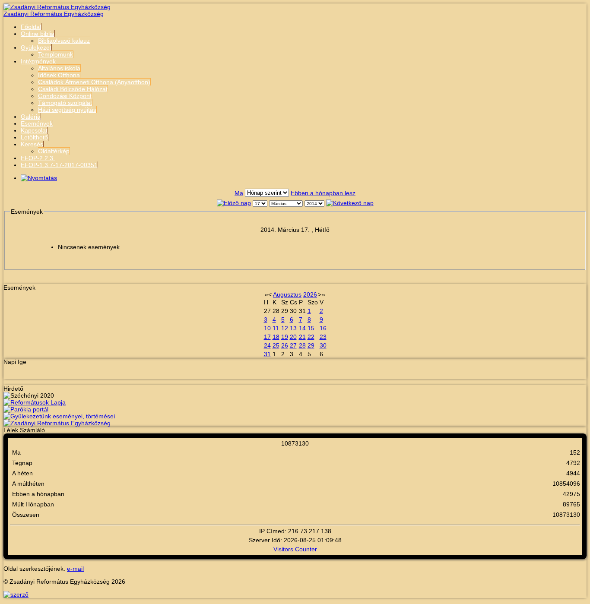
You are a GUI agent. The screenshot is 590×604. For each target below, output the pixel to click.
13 (293, 328)
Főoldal (31, 26)
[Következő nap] (350, 202)
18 (276, 336)
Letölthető (34, 137)
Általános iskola (59, 68)
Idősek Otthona (59, 75)
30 (323, 345)
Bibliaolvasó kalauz (64, 40)
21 (302, 336)
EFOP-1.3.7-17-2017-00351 (59, 164)
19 (284, 336)
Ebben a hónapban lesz (323, 193)
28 (302, 345)
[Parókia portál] (25, 409)
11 (276, 328)
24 (267, 345)
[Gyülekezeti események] (59, 416)
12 (284, 328)
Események (37, 123)
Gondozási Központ (65, 95)
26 (284, 345)
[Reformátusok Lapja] (34, 402)
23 (323, 336)
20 (293, 336)
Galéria (31, 116)
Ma (239, 193)
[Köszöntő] (57, 423)
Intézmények (38, 61)
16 (323, 328)
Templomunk (55, 54)
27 (293, 345)
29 (311, 345)
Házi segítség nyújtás (67, 109)
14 (302, 328)
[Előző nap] (234, 202)
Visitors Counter (295, 549)
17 (267, 336)
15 (311, 328)
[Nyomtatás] (39, 177)
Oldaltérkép (54, 151)
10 (267, 328)
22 (311, 336)
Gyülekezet (36, 47)
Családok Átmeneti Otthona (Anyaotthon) (94, 82)
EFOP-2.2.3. (38, 158)
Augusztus (287, 294)
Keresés (32, 144)
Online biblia (37, 33)
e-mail (75, 568)
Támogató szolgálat (65, 102)
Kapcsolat (34, 130)
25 (276, 345)
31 (267, 354)
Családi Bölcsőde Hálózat (73, 88)
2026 (310, 294)
